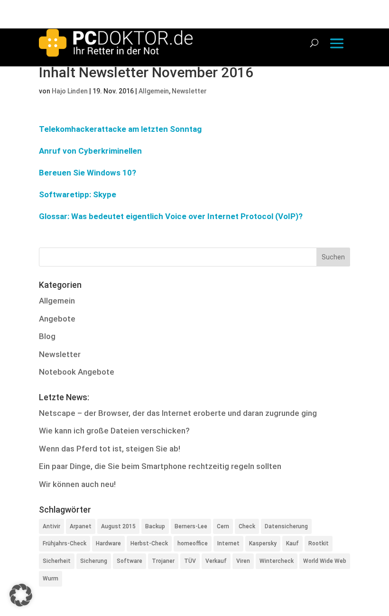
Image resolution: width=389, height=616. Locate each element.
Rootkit (318, 543)
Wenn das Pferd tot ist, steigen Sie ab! (109, 448)
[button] (21, 595)
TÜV (190, 561)
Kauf (292, 543)
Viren (243, 561)
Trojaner (163, 561)
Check (247, 526)
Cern (223, 526)
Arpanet (81, 526)
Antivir (51, 526)
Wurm (50, 578)
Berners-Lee (191, 526)
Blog (47, 336)
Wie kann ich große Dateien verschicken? (114, 430)
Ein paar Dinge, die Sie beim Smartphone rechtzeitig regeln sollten (160, 466)
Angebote (57, 318)
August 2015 (118, 526)
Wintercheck (276, 561)
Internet (228, 543)
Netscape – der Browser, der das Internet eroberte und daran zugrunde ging (178, 413)
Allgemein (154, 91)
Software (129, 561)
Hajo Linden (70, 91)
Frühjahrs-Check (64, 543)
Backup (155, 526)
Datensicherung (286, 526)
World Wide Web (324, 561)
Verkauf (216, 561)
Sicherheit (57, 561)
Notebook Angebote (76, 372)
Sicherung (93, 561)
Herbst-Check (149, 543)
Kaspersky (263, 543)
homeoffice (192, 543)
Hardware (108, 543)
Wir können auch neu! (77, 484)
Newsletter (189, 91)
